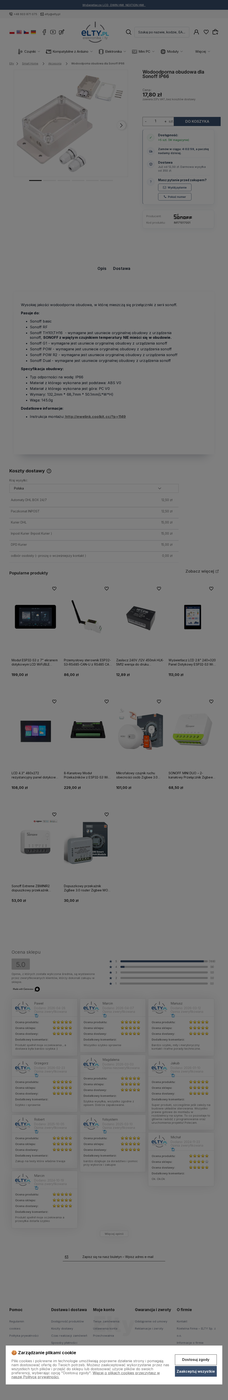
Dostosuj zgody (195, 1359)
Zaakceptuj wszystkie (196, 1371)
